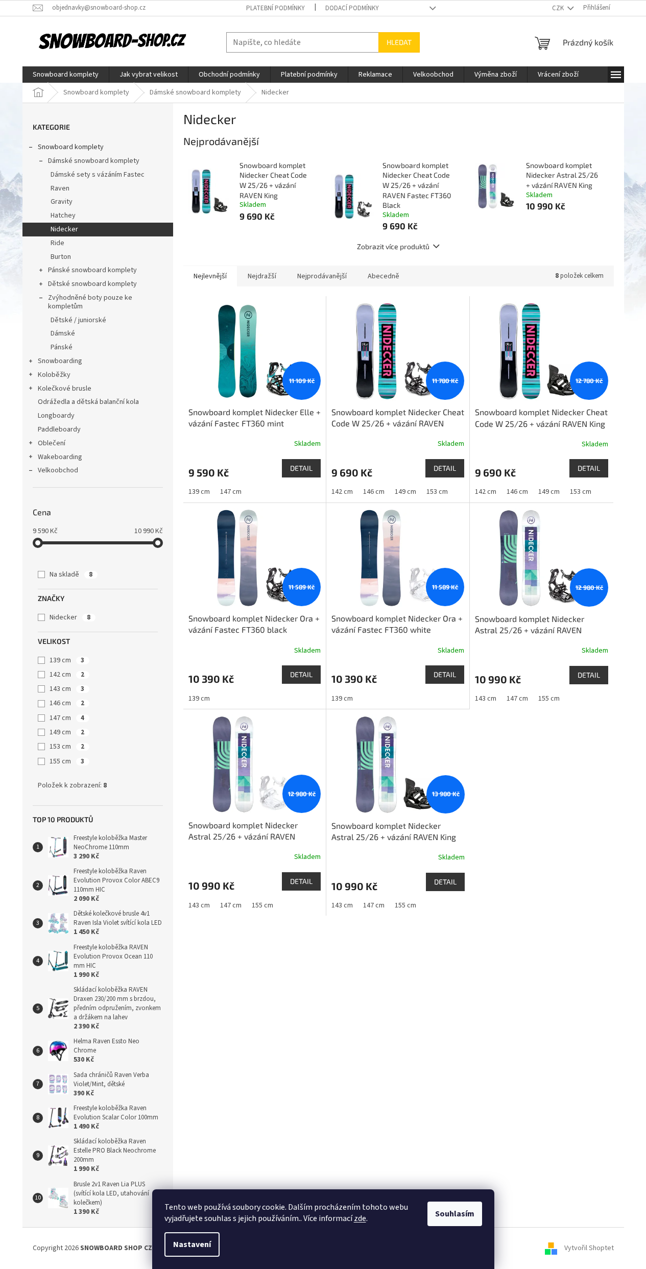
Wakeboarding (60, 457)
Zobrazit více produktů (393, 246)
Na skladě (71, 574)
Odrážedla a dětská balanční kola (88, 402)
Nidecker (64, 229)
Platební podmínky (275, 8)
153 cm (67, 746)
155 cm (67, 761)
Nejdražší (262, 276)
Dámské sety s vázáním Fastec (98, 175)
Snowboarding (60, 361)
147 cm (67, 718)
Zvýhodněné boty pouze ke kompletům (90, 302)
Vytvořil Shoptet (589, 1248)
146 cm (67, 703)
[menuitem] (65, 74)
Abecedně (383, 276)
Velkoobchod (58, 470)
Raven (60, 188)
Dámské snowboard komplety (93, 161)
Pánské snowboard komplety (92, 270)
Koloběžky (54, 375)
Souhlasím (454, 1213)
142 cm (67, 674)
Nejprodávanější (322, 276)
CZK (558, 8)
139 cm (67, 660)
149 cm (67, 732)
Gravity (62, 202)
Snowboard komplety (71, 147)
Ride (57, 243)
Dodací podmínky (352, 8)
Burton (61, 257)
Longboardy (56, 416)
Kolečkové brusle (64, 389)
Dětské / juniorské (78, 320)
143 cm (67, 689)
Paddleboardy (59, 429)
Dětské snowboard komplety (92, 284)
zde (360, 1218)
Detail (301, 468)
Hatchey (63, 215)
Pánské (62, 347)
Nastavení (192, 1244)
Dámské (63, 333)
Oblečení (51, 443)
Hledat (399, 42)
